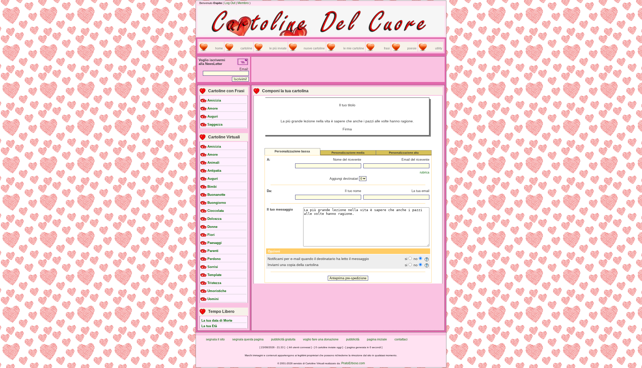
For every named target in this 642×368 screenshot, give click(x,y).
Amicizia (214, 100)
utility (438, 48)
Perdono (214, 259)
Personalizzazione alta (404, 152)
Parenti (212, 251)
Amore (212, 108)
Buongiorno (216, 203)
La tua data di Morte (216, 320)
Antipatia (214, 170)
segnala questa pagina (248, 339)
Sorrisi (212, 267)
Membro (243, 3)
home (219, 48)
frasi (387, 48)
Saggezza (214, 124)
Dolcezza (214, 219)
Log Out (229, 3)
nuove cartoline (314, 48)
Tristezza (214, 283)
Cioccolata (215, 211)
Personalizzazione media (348, 152)
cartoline (246, 48)
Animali (213, 162)
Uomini (213, 299)
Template (214, 275)
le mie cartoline (353, 48)
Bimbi (212, 187)
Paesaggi (214, 243)
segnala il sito (215, 339)
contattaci (401, 339)
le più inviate (278, 48)
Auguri (212, 116)
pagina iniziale (377, 339)
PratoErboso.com (353, 363)
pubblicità (352, 339)
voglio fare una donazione (321, 339)
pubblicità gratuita (283, 339)
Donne (212, 227)
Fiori (211, 235)
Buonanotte (216, 195)
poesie (412, 48)
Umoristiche (216, 291)
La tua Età (209, 326)
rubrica (424, 172)
